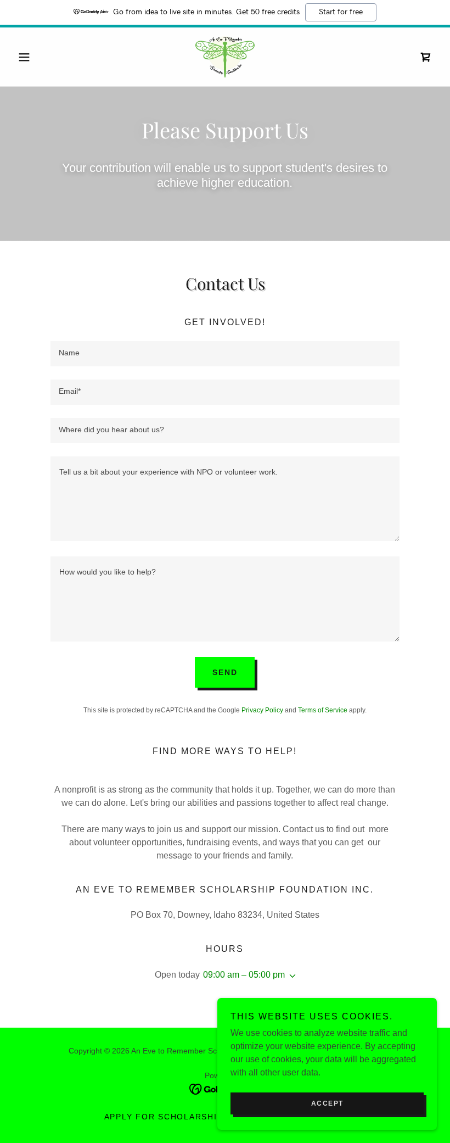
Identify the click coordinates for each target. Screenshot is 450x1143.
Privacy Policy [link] (262, 710)
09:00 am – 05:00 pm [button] (244, 974)
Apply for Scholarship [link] (163, 1116)
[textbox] (224, 353)
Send (224, 672)
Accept (327, 1103)
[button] (45, 57)
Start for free (341, 12)
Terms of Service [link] (322, 710)
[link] (225, 56)
